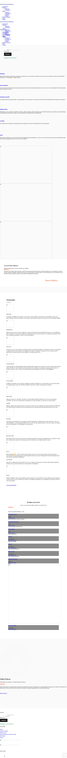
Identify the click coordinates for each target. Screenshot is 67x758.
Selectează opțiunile (12, 540)
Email (5, 50)
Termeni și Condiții (4, 730)
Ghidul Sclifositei (11, 529)
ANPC (1, 729)
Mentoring (10, 536)
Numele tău (2, 716)
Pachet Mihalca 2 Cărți (12, 514)
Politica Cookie (3, 732)
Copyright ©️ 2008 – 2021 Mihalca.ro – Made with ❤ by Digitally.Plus (13, 756)
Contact (1, 737)
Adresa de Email (3, 715)
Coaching (10, 544)
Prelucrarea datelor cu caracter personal (8, 734)
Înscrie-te (7, 54)
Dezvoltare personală (12, 625)
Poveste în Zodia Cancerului (13, 521)
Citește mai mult (11, 518)
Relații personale (11, 551)
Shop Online (2, 735)
